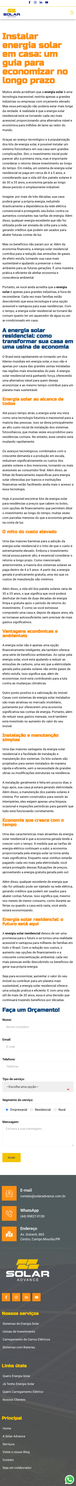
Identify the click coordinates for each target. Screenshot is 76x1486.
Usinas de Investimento (19, 1331)
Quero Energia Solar (16, 1376)
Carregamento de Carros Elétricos (26, 1339)
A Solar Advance (14, 1436)
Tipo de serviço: (13, 1079)
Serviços (9, 1444)
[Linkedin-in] (40, 2)
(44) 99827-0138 (32, 1216)
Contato (8, 1460)
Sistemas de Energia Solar (21, 1323)
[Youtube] (46, 2)
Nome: (7, 1020)
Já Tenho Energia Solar (18, 1384)
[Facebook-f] (29, 2)
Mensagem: (10, 1122)
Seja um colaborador (17, 1468)
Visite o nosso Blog (16, 1452)
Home (7, 1428)
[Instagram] (35, 2)
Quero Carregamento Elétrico (23, 1392)
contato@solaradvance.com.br (42, 1196)
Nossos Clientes (14, 1399)
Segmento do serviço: (17, 1100)
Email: (6, 1039)
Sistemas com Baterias (19, 1347)
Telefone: (8, 1059)
